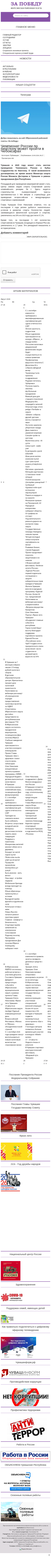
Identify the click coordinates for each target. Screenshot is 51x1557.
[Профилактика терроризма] (25, 1428)
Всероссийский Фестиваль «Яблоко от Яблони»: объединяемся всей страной (13, 1024)
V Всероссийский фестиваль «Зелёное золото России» (34, 565)
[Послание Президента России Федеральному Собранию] (10, 1092)
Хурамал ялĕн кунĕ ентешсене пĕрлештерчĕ (33, 490)
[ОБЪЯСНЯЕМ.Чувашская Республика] (17, 1481)
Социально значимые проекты (16, 50)
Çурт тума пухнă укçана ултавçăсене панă (33, 464)
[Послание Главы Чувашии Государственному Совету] (14, 1123)
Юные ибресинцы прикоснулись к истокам (12, 894)
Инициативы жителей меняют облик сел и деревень (14, 847)
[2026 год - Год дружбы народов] (10, 1181)
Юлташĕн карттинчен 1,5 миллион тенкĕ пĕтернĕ (34, 474)
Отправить (8, 280)
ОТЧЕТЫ (6, 43)
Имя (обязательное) (37, 237)
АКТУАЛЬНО (8, 66)
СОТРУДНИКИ (9, 37)
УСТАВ (6, 40)
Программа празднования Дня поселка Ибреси (13, 940)
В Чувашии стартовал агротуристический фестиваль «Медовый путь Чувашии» (34, 1052)
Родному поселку (12, 935)
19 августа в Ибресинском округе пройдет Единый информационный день (13, 1011)
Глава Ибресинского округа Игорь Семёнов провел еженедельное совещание (34, 808)
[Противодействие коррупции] (25, 1397)
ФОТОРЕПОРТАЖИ (11, 74)
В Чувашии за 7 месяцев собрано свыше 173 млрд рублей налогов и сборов (12, 667)
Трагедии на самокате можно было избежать (12, 818)
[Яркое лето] (16, 1151)
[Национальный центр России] (10, 1271)
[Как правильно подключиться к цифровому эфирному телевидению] (18, 1347)
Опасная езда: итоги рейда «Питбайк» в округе (34, 409)
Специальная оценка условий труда (18, 53)
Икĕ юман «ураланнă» (34, 469)
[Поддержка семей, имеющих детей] (7, 1319)
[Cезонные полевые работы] (17, 1511)
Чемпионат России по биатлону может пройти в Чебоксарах (22, 148)
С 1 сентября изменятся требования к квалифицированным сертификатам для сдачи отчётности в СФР (34, 318)
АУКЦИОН (7, 48)
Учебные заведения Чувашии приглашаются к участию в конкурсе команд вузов (13, 745)
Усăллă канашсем (32, 480)
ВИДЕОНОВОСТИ (10, 77)
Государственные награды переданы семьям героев (33, 532)
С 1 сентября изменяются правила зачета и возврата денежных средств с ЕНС (34, 959)
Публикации (14, 155)
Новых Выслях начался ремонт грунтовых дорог (12, 914)
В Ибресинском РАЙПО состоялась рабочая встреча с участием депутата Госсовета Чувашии (13, 972)
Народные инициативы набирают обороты (33, 508)
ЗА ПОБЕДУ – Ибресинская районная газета (26, 5)
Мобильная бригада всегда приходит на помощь (13, 886)
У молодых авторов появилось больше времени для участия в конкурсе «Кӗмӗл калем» (34, 1032)
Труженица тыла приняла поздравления (32, 375)
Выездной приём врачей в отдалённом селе (14, 901)
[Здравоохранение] (12, 1298)
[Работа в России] (25, 1456)
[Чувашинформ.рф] (20, 1373)
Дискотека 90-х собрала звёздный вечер (33, 368)
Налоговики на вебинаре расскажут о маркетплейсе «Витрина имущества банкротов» (34, 604)
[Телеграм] (25, 118)
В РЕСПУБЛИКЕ (9, 69)
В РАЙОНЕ (7, 72)
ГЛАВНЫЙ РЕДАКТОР (12, 35)
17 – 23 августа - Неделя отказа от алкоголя (32, 1042)
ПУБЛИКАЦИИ (9, 79)
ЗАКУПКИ (7, 45)
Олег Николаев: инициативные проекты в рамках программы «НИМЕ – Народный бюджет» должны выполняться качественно (14, 774)
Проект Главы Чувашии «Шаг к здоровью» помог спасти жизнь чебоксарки (12, 758)
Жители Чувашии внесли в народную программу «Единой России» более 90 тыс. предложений (33, 591)
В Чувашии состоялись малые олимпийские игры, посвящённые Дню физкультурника (13, 789)
